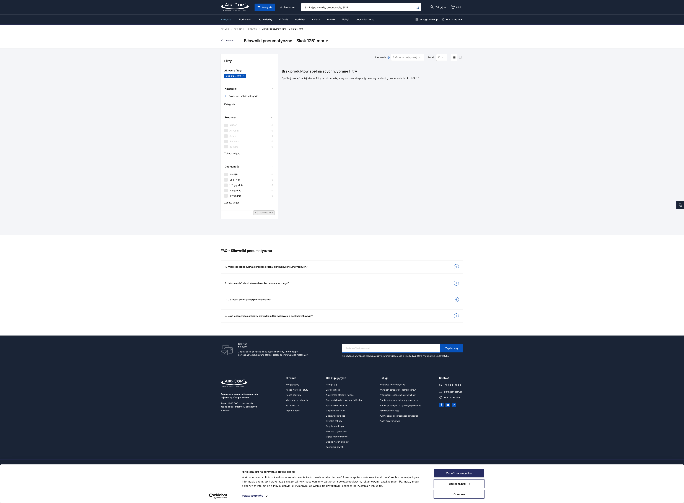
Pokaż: (431, 57)
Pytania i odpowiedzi (336, 405)
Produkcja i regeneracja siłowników (398, 395)
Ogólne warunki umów (337, 441)
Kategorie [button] (231, 88)
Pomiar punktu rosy (389, 410)
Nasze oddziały (293, 395)
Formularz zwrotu (335, 447)
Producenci (290, 7)
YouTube (447, 404)
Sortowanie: (381, 57)
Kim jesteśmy (292, 384)
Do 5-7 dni (251, 179)
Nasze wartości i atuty (297, 389)
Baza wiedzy (265, 19)
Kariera (316, 19)
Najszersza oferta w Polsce (340, 395)
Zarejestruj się (333, 389)
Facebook (441, 404)
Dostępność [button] (232, 166)
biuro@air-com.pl (429, 19)
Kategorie (266, 7)
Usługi (345, 19)
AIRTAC (251, 125)
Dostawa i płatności (336, 415)
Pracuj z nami (293, 410)
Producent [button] (231, 117)
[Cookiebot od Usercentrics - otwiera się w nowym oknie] (218, 496)
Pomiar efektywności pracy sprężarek (399, 400)
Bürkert (251, 146)
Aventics (251, 141)
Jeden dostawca (365, 19)
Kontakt (331, 19)
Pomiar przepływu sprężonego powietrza (400, 405)
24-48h (251, 174)
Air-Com (251, 130)
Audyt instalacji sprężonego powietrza (399, 415)
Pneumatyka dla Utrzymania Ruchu (344, 400)
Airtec (251, 136)
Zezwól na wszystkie (459, 473)
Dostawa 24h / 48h (335, 410)
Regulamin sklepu (335, 426)
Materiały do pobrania (297, 400)
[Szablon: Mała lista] (460, 57)
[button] (342, 266)
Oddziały (300, 19)
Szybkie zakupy (334, 421)
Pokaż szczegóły (252, 495)
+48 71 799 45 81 (454, 19)
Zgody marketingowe (337, 436)
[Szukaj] (417, 7)
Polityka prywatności (336, 431)
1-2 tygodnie (251, 185)
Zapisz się (451, 348)
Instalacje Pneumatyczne (392, 384)
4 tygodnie (251, 195)
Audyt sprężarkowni (390, 421)
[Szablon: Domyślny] (454, 57)
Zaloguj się (331, 384)
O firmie (283, 19)
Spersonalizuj (457, 483)
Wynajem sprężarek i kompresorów (398, 389)
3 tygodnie (251, 190)
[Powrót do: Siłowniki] (230, 40)
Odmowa (459, 494)
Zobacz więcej (232, 153)
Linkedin (454, 404)
